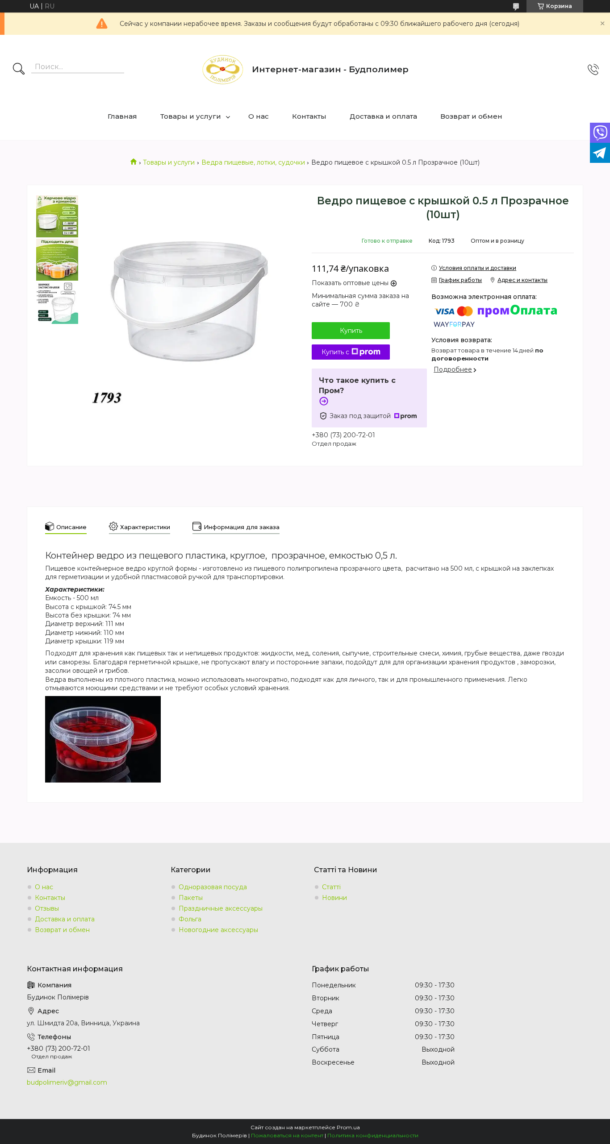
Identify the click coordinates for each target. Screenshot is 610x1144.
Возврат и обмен (471, 116)
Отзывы (47, 908)
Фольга (190, 919)
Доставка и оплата (383, 116)
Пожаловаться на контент (287, 1135)
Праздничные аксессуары (221, 908)
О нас (258, 116)
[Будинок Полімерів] (223, 69)
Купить (351, 331)
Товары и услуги (190, 116)
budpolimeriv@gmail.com (67, 1082)
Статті (331, 887)
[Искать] (19, 69)
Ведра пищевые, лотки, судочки (253, 162)
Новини (334, 898)
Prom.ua (348, 1127)
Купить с (335, 352)
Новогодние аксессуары (218, 930)
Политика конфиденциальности (372, 1135)
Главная (122, 116)
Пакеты (191, 898)
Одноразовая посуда (213, 887)
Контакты (309, 116)
